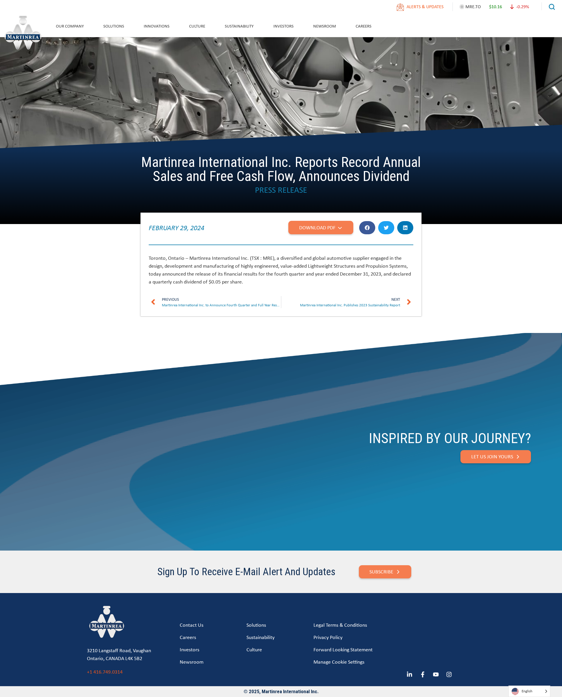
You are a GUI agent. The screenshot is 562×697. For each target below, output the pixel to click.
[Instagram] (449, 674)
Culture (197, 26)
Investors (283, 26)
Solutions (113, 26)
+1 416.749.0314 (105, 671)
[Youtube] (436, 674)
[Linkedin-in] (409, 674)
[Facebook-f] (423, 674)
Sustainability (239, 26)
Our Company (70, 26)
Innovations (156, 26)
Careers (363, 26)
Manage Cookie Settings (338, 661)
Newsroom (324, 26)
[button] (367, 227)
